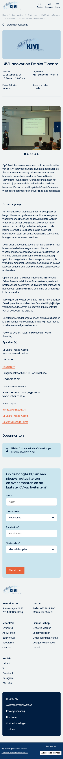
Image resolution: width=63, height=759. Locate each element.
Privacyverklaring (15, 711)
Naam (9, 495)
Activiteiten (8, 632)
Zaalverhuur (8, 637)
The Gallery (8, 366)
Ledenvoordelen (41, 632)
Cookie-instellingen (16, 723)
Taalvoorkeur (13, 511)
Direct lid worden (42, 627)
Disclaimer (12, 717)
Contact (6, 647)
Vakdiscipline (13, 543)
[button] (40, 5)
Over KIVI (7, 627)
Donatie (37, 647)
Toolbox (10, 729)
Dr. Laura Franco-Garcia (15, 415)
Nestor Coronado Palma (15, 421)
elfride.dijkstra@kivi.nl (14, 409)
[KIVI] (12, 5)
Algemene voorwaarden (19, 704)
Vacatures (8, 642)
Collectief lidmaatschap (45, 637)
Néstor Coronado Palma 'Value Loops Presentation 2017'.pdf (31, 450)
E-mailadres (12, 527)
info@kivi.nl (46, 611)
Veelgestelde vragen (44, 642)
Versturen (15, 570)
